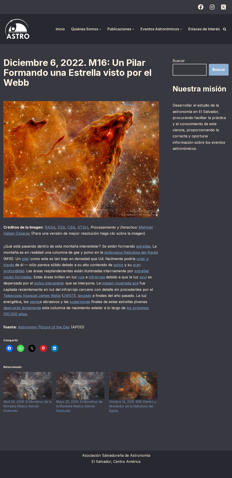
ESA (61, 227)
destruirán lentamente (22, 308)
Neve (7, 472)
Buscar (179, 60)
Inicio (60, 29)
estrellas (143, 246)
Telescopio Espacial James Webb (32, 295)
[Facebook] (201, 7)
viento (35, 301)
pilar (25, 258)
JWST (68, 295)
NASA (50, 227)
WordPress (58, 472)
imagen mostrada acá (120, 283)
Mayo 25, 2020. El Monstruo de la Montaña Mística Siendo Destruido (79, 406)
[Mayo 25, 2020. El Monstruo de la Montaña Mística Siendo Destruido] (80, 385)
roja (81, 277)
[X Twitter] (223, 7)
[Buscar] (224, 29)
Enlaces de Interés (204, 29)
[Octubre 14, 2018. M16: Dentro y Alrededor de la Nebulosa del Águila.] (133, 385)
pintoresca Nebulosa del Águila (131, 252)
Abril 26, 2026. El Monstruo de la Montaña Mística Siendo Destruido (27, 406)
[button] (100, 29)
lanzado (84, 295)
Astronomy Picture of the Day (44, 327)
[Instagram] (212, 7)
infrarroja (97, 277)
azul (143, 277)
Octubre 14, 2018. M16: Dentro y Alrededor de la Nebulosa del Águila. (132, 406)
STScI (82, 227)
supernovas (80, 301)
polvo (118, 265)
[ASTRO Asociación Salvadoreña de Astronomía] (17, 29)
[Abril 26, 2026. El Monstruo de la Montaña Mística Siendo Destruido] (27, 385)
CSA (71, 227)
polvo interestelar (49, 283)
